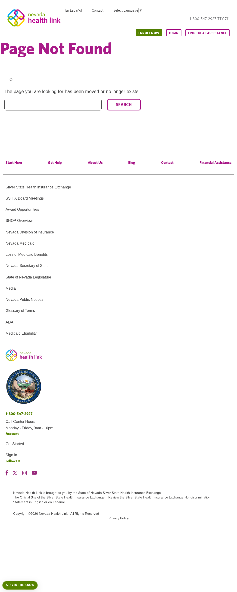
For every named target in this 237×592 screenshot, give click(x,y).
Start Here (14, 162)
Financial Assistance (215, 162)
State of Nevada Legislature (28, 277)
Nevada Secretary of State (27, 266)
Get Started (15, 444)
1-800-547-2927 (19, 413)
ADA (9, 322)
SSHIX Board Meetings (25, 198)
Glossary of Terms (20, 311)
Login (174, 33)
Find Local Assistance (207, 33)
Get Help (55, 162)
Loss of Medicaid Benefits (27, 254)
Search (124, 104)
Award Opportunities (22, 209)
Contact (97, 10)
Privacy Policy (119, 518)
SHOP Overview (19, 221)
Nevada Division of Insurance (30, 232)
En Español (73, 10)
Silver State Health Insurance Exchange (38, 187)
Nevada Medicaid (20, 243)
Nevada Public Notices (24, 299)
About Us (95, 162)
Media (11, 288)
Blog (131, 162)
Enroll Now (148, 33)
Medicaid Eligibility (21, 333)
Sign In (11, 455)
